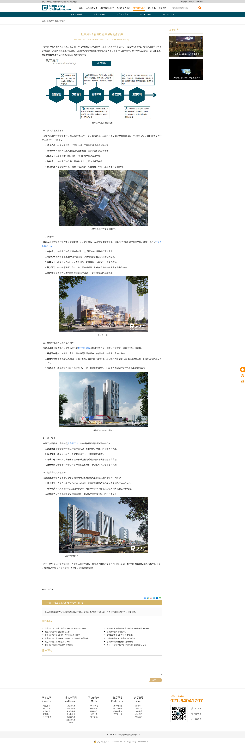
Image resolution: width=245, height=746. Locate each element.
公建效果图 (70, 705)
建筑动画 (46, 705)
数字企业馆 (117, 711)
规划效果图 (70, 714)
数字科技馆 (117, 714)
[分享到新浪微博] (151, 598)
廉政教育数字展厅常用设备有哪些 (120, 635)
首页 (81, 7)
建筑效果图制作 (107, 7)
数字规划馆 (117, 705)
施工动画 (46, 708)
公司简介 (138, 705)
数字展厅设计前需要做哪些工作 (57, 631)
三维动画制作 (91, 7)
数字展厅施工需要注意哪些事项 (57, 641)
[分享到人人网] (157, 598)
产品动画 (46, 711)
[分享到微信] (160, 598)
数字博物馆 (117, 708)
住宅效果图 (70, 711)
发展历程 (138, 708)
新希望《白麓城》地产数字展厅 (186, 54)
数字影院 (93, 717)
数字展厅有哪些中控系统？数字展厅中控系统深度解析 (128, 628)
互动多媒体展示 (123, 7)
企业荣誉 (138, 711)
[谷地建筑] (57, 7)
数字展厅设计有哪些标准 (116, 631)
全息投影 (93, 714)
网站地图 (184, 2)
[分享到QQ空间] (148, 598)
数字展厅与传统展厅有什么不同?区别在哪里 (62, 635)
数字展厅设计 (139, 7)
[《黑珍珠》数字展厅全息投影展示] (186, 69)
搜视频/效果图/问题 (180, 8)
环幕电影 (46, 714)
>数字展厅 (50, 20)
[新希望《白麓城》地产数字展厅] (186, 46)
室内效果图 (70, 719)
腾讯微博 (197, 719)
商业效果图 (70, 708)
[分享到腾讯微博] (154, 598)
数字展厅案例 (99, 14)
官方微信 (197, 714)
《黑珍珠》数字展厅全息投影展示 (186, 77)
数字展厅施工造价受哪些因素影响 (120, 641)
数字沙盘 (93, 711)
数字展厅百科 (168, 14)
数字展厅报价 (145, 14)
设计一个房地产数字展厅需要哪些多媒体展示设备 (126, 645)
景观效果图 (70, 717)
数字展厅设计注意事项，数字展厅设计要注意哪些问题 (66, 638)
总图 (71, 722)
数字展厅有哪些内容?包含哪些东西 (59, 645)
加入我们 (138, 714)
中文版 (191, 1)
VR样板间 (94, 705)
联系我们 (138, 717)
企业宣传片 (46, 717)
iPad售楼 (93, 708)
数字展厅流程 (122, 14)
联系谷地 (162, 7)
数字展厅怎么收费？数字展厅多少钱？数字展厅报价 (65, 628)
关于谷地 (152, 7)
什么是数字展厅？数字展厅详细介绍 (68, 602)
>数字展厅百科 (60, 20)
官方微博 (197, 708)
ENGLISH (199, 1)
